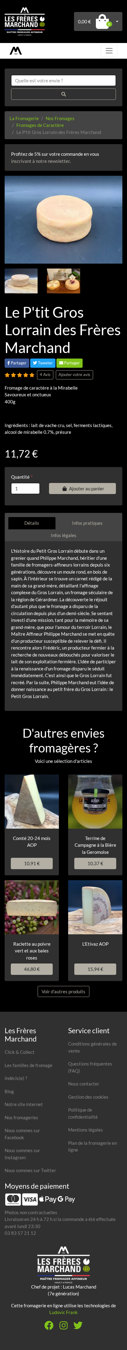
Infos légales (63, 535)
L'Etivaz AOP (95, 944)
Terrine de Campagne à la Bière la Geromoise (95, 845)
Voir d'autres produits (63, 991)
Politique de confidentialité (83, 1113)
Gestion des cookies (88, 1097)
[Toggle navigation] (109, 51)
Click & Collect (20, 1052)
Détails (31, 523)
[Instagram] (63, 1327)
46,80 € (32, 969)
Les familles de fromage (28, 1065)
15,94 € (95, 969)
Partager (18, 362)
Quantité (20, 477)
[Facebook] (49, 1327)
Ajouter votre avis (74, 374)
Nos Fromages (60, 118)
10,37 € (95, 863)
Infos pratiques (87, 523)
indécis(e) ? (16, 1078)
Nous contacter (83, 1083)
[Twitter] (78, 1327)
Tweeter (45, 362)
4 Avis (45, 374)
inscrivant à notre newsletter (40, 161)
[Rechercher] (63, 94)
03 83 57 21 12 (20, 1233)
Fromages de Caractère (40, 125)
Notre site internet (24, 1104)
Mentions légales (85, 1129)
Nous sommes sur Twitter (30, 1170)
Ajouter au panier (86, 488)
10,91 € (32, 863)
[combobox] (63, 80)
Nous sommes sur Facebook (22, 1134)
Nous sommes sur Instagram (22, 1154)
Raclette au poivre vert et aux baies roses (32, 950)
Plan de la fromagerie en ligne (92, 1146)
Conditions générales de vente (92, 1047)
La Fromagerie (24, 118)
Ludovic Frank (63, 1312)
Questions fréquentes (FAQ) (90, 1067)
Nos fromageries (21, 1117)
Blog (9, 1091)
